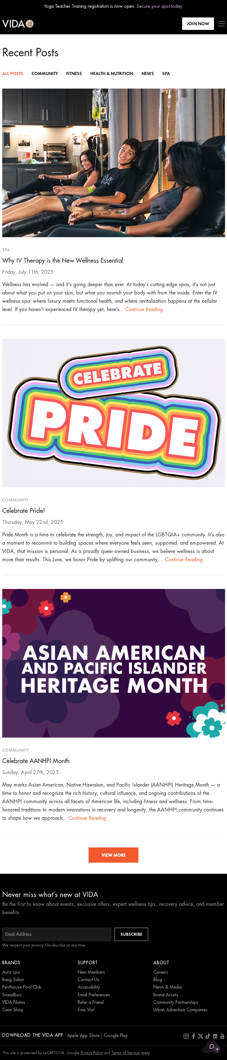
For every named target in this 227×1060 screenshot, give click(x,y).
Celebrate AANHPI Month (35, 761)
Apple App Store (83, 1035)
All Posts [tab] (12, 73)
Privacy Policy (92, 1053)
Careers (160, 972)
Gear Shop (12, 1010)
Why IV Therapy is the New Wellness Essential (62, 261)
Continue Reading (144, 309)
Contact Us (88, 980)
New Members (91, 972)
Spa (6, 250)
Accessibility (89, 987)
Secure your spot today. (160, 6)
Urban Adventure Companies (180, 1010)
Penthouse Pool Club (22, 987)
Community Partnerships (175, 1002)
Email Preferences (94, 995)
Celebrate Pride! (23, 511)
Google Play (116, 1035)
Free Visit (86, 1010)
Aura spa (11, 972)
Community (15, 500)
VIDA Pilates (13, 1002)
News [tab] (147, 73)
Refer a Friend (91, 1002)
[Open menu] (221, 23)
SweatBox (11, 995)
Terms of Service (126, 1053)
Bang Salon (13, 980)
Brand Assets (165, 995)
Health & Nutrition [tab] (111, 73)
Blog (157, 980)
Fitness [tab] (74, 73)
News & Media (167, 987)
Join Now (198, 24)
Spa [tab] (166, 73)
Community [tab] (45, 73)
